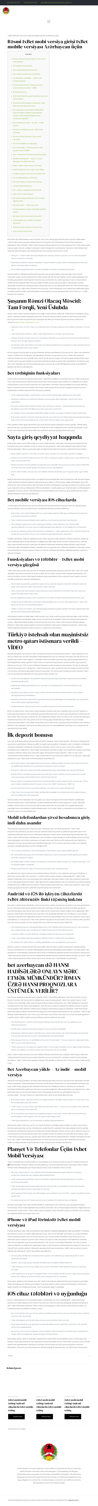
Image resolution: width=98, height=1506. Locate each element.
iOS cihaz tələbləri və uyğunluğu (25, 143)
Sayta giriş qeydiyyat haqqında (25, 70)
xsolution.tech (73, 1500)
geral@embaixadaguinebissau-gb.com (56, 2)
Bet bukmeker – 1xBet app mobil (25, 205)
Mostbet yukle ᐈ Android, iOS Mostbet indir (29, 174)
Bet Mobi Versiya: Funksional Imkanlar (27, 182)
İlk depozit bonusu (20, 92)
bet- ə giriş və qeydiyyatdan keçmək (27, 190)
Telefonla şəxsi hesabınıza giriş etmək (27, 227)
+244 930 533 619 (13, 2)
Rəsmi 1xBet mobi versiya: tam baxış (27, 165)
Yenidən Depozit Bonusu (22, 186)
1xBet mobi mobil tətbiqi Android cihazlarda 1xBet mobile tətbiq (20, 1405)
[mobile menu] (94, 11)
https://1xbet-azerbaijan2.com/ (27, 322)
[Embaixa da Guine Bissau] (6, 10)
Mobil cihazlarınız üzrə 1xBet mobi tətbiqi (28, 170)
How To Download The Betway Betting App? (29, 154)
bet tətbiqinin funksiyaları (22, 66)
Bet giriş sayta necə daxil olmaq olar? (27, 216)
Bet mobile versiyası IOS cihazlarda (26, 74)
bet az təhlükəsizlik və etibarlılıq (25, 178)
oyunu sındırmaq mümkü (22, 231)
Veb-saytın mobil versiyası (23, 194)
